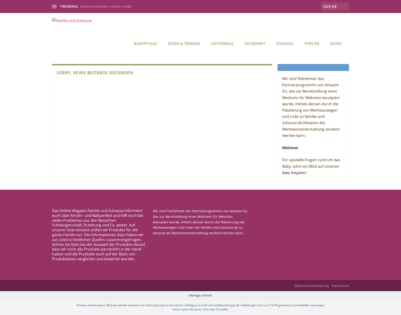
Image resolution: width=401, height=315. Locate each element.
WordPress (138, 286)
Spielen (311, 44)
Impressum (340, 285)
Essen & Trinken (184, 44)
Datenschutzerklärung (311, 285)
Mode (336, 44)
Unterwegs (222, 44)
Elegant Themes (87, 286)
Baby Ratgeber (293, 172)
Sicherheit (255, 44)
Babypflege (145, 44)
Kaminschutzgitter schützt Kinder (106, 6)
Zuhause (285, 44)
